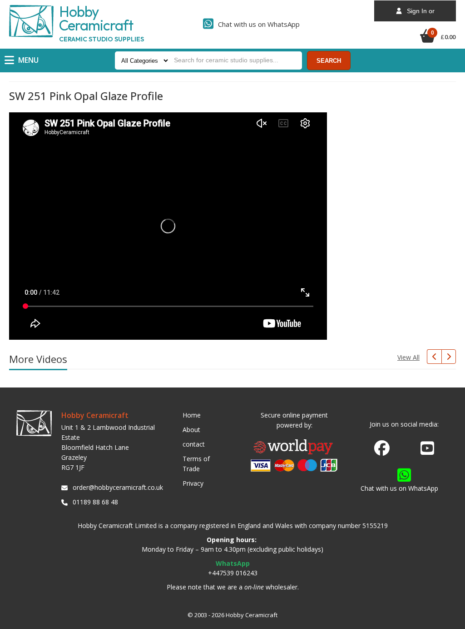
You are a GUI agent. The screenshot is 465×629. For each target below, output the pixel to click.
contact (194, 444)
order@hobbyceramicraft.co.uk (116, 487)
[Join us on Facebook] (382, 448)
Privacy (193, 483)
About (191, 429)
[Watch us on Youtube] (427, 451)
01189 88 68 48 (95, 502)
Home (192, 415)
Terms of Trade (196, 463)
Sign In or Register (418, 14)
